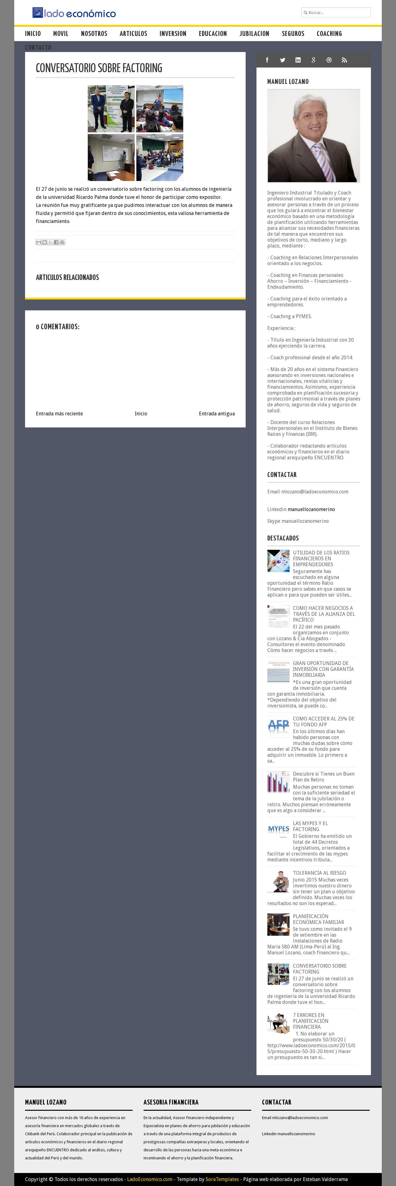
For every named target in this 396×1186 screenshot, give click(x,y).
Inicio (33, 33)
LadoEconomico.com (149, 1179)
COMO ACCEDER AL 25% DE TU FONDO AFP (324, 722)
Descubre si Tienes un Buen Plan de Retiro (324, 777)
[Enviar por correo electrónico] (39, 242)
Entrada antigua (217, 414)
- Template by (205, 1179)
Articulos (133, 33)
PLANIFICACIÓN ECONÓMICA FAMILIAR (318, 919)
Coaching (329, 33)
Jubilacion (254, 33)
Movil (61, 33)
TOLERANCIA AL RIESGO (319, 873)
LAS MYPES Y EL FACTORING (310, 826)
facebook (267, 60)
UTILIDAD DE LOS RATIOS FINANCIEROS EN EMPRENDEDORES (321, 558)
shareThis (344, 60)
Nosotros (94, 33)
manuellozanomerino (311, 509)
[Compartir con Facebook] (56, 242)
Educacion (213, 33)
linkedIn (298, 60)
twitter (283, 60)
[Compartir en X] (50, 242)
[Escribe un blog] (44, 242)
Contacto (38, 47)
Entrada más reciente (59, 414)
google (313, 60)
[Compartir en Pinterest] (62, 242)
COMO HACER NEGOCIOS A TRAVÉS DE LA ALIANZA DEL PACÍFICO (324, 614)
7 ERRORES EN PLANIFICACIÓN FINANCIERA (311, 1021)
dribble (329, 60)
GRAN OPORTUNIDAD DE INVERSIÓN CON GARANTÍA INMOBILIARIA (323, 669)
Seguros (293, 33)
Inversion (173, 33)
